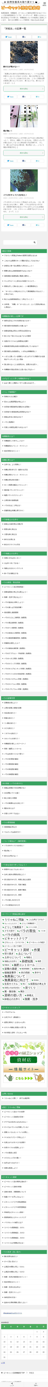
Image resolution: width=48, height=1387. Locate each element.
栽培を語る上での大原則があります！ (17, 321)
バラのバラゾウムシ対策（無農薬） (16, 689)
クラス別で (9, 931)
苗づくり (30, 987)
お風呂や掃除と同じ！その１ (14, 1267)
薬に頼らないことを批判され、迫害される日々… (21, 364)
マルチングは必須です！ (12, 832)
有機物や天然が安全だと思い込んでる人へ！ (19, 369)
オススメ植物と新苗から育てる (15, 1027)
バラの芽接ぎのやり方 (12, 905)
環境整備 (36, 980)
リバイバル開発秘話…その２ (14, 1233)
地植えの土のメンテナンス (13, 568)
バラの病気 (12, 934)
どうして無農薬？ (14, 927)
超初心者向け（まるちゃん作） (15, 1022)
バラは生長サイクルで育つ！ (14, 754)
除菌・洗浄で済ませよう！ (13, 597)
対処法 (6, 965)
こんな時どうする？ (36, 919)
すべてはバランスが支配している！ (16, 1127)
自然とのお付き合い (12, 988)
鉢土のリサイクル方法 (12, 544)
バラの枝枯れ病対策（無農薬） (15, 648)
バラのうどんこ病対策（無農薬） (16, 617)
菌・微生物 (10, 991)
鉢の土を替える (9, 539)
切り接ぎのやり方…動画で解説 (15, 890)
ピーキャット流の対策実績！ (14, 587)
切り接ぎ (8, 953)
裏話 (22, 991)
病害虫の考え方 (38, 984)
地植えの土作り (10, 961)
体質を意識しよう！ (11, 1168)
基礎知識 (27, 961)
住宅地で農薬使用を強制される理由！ (17, 407)
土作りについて (12, 957)
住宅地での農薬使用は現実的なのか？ (17, 412)
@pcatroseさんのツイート (12, 1313)
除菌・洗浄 (31, 999)
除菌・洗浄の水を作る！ (12, 1287)
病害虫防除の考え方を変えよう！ (16, 592)
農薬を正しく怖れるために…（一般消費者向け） (21, 286)
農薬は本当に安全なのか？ (13, 417)
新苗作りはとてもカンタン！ (14, 869)
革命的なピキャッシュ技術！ (14, 1212)
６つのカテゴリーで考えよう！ (15, 1137)
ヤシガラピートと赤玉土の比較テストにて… (19, 281)
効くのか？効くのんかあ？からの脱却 (17, 336)
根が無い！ (8, 131)
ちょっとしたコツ (10, 923)
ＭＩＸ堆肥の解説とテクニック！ (16, 485)
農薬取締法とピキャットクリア (15, 1217)
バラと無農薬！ (9, 422)
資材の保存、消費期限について (15, 1192)
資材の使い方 (13, 995)
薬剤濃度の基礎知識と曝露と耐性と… (17, 276)
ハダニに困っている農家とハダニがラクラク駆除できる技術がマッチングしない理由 (24, 358)
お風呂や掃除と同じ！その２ (14, 1272)
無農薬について (14, 976)
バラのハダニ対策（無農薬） (14, 658)
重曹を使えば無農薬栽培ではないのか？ (18, 271)
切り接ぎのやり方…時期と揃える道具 (17, 879)
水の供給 (25, 972)
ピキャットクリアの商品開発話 (15, 1202)
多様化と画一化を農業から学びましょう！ (19, 266)
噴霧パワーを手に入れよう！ (14, 1197)
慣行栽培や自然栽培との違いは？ (16, 326)
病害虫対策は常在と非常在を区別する (17, 331)
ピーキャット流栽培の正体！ (14, 1117)
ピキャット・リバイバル (14, 942)
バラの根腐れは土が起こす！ (14, 803)
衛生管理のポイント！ (12, 451)
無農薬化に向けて (16, 980)
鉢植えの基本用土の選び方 (13, 524)
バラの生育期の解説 (11, 759)
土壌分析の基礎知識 (11, 500)
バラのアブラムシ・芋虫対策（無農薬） (18, 653)
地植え (29, 957)
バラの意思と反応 (10, 1153)
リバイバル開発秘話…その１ (14, 1227)
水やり (37, 972)
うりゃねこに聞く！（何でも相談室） (17, 1098)
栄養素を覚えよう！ (11, 703)
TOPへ (36, 1385)
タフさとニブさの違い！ (12, 1158)
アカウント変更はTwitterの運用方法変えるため (20, 255)
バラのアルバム (9, 1012)
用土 (24, 984)
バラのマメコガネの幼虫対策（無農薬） (18, 674)
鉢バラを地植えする (11, 573)
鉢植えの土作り (12, 999)
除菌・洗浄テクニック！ (12, 1292)
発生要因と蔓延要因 (11, 612)
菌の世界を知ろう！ (11, 1256)
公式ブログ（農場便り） (12, 1017)
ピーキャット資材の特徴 (12, 1187)
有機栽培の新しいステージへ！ (15, 743)
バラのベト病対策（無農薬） (14, 628)
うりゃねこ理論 (14, 919)
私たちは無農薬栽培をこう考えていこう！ (19, 299)
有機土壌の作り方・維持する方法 (16, 470)
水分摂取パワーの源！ (12, 793)
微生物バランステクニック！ (14, 490)
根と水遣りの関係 (10, 798)
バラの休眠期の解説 (11, 774)
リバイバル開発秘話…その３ (14, 1238)
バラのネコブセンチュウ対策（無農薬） (18, 669)
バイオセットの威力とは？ (13, 1222)
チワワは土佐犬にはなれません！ (16, 1122)
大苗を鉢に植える (10, 534)
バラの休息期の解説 (11, 769)
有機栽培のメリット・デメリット (16, 446)
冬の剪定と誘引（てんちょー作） (16, 1032)
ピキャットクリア (16, 938)
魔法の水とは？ (9, 808)
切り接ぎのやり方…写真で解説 (15, 884)
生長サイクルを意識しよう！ (14, 1147)
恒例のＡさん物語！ (11, 396)
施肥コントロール (24, 965)
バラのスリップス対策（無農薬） (16, 663)
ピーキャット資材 (16, 949)
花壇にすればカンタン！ (12, 558)
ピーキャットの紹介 (37, 942)
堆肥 (39, 961)
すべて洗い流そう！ (11, 1261)
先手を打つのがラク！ (12, 1163)
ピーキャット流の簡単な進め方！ (16, 1181)
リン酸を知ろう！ (10, 723)
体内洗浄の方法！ (10, 1297)
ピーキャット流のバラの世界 (14, 1112)
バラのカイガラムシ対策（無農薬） (16, 679)
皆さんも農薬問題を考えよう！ (15, 402)
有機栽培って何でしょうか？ (14, 441)
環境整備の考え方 (10, 827)
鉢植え (30, 995)
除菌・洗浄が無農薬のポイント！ (16, 1277)
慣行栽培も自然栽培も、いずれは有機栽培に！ (20, 351)
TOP (14, 1373)
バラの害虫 (27, 931)
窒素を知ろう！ (9, 718)
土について (25, 953)
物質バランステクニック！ (13, 495)
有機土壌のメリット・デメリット (16, 475)
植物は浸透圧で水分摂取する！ (15, 788)
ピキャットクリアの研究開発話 (15, 1207)
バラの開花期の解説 (11, 764)
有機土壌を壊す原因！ (12, 480)
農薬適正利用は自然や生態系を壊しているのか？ (21, 346)
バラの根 (42, 931)
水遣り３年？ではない (12, 813)
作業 (37, 949)
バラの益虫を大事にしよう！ (14, 602)
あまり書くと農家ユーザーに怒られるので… (19, 383)
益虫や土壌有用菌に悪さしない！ (16, 1302)
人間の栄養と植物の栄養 (12, 708)
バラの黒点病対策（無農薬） (14, 623)
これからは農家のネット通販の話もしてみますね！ (22, 261)
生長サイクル (11, 984)
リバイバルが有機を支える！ (14, 1243)
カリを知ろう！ (9, 728)
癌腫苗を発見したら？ (12, 643)
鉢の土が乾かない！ (11, 67)
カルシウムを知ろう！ (12, 738)
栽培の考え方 (39, 969)
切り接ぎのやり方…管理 (12, 895)
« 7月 (3, 1363)
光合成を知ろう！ (10, 713)
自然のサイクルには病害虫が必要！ (16, 341)
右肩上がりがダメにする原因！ (15, 1142)
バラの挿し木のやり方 (12, 900)
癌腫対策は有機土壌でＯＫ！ (14, 510)
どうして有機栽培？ (29, 923)
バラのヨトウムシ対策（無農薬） (16, 684)
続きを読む (24, 89)
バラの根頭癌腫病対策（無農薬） (16, 638)
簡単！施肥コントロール (12, 749)
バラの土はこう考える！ (12, 505)
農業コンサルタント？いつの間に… (16, 1132)
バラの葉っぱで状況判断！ (13, 607)
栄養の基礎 (10, 968)
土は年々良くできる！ (12, 563)
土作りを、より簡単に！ (12, 464)
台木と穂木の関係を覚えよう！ (15, 874)
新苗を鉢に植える (10, 529)
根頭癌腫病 (25, 969)
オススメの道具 (32, 927)
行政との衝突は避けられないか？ (16, 427)
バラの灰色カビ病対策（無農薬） (16, 633)
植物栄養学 (10, 972)
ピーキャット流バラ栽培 (13, 946)
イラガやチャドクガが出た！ (15, 195)
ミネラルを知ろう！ (11, 733)
